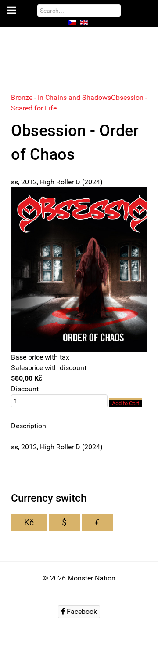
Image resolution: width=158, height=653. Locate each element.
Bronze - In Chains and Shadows (61, 97)
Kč (29, 522)
